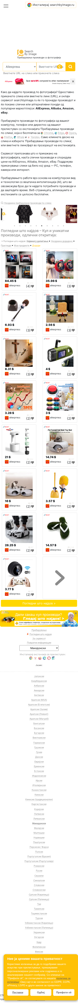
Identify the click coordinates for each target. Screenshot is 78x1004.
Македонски (39, 823)
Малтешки (39, 832)
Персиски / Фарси (39, 847)
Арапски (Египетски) (39, 704)
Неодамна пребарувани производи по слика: (28, 203)
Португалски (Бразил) (39, 856)
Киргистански (39, 804)
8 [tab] (52, 226)
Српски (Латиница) (39, 899)
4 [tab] (31, 226)
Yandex (35, 137)
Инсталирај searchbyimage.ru (53, 5)
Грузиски (39, 747)
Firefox (8, 137)
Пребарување (39, 630)
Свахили (39, 875)
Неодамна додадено (62, 241)
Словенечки (39, 889)
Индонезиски (39, 775)
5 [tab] (36, 226)
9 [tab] (58, 226)
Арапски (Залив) (39, 709)
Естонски (39, 771)
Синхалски (39, 880)
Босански (39, 728)
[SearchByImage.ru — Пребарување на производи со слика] (27, 52)
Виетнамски (39, 737)
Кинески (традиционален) (39, 799)
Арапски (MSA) (39, 699)
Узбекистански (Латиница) (39, 927)
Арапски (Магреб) (39, 718)
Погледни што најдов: (14, 241)
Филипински (39, 947)
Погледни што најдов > (39, 603)
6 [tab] (42, 226)
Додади (36, 245)
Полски (39, 851)
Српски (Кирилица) (39, 894)
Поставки (17, 992)
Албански (39, 685)
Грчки (39, 752)
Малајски (39, 828)
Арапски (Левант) (39, 714)
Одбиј (41, 992)
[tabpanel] (39, 214)
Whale (20, 137)
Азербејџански (39, 681)
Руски (39, 870)
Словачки (39, 885)
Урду (39, 942)
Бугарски (39, 733)
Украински (39, 932)
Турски (39, 918)
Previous (3, 214)
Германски (39, 742)
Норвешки (39, 837)
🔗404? (6, 251)
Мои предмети (22, 245)
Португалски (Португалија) (39, 861)
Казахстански (39, 790)
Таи (39, 904)
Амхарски (39, 690)
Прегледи (6, 245)
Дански (39, 756)
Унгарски (39, 937)
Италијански (39, 785)
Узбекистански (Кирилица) (39, 923)
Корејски (39, 809)
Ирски (39, 780)
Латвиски (39, 814)
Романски (39, 865)
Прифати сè (63, 992)
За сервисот (39, 638)
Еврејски (39, 761)
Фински (39, 951)
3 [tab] (25, 226)
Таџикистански (39, 913)
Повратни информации (39, 642)
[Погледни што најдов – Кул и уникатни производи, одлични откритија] (39, 618)
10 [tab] (63, 226)
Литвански (39, 818)
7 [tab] (47, 226)
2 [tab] (20, 226)
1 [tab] (14, 226)
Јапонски (39, 676)
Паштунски (39, 842)
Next (74, 214)
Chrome (48, 132)
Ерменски (39, 766)
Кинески (39, 794)
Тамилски (39, 908)
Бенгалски (39, 723)
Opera (72, 132)
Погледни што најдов (41, 634)
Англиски (39, 695)
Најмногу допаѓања (38, 241)
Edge (61, 132)
